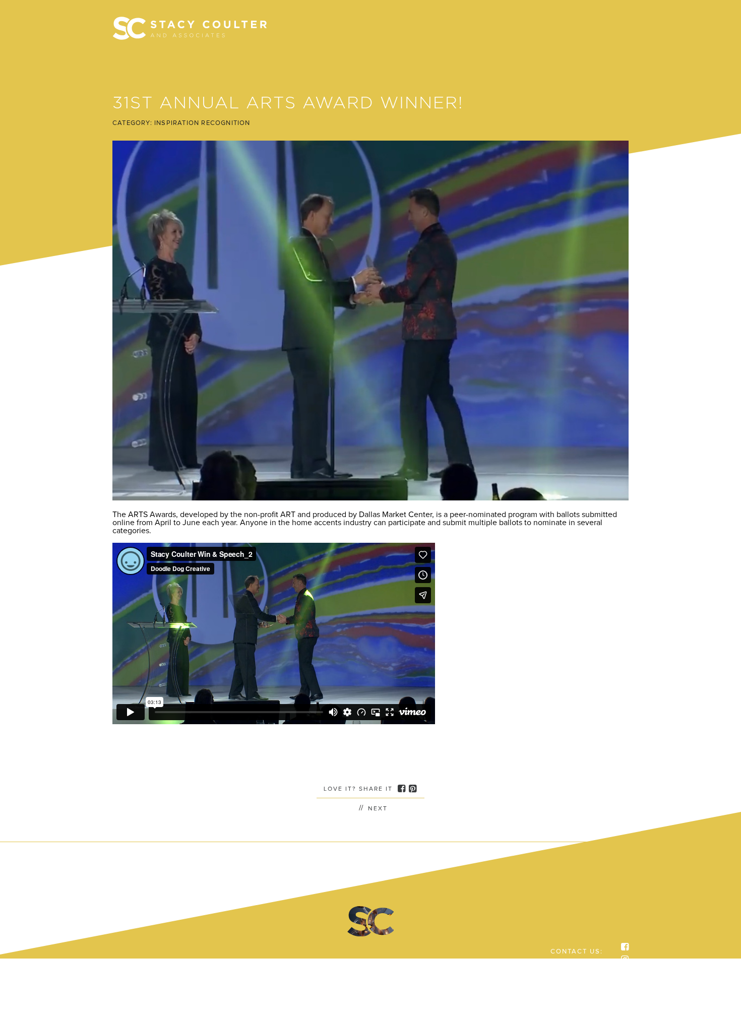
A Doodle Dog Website (566, 990)
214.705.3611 (579, 967)
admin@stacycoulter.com (557, 975)
